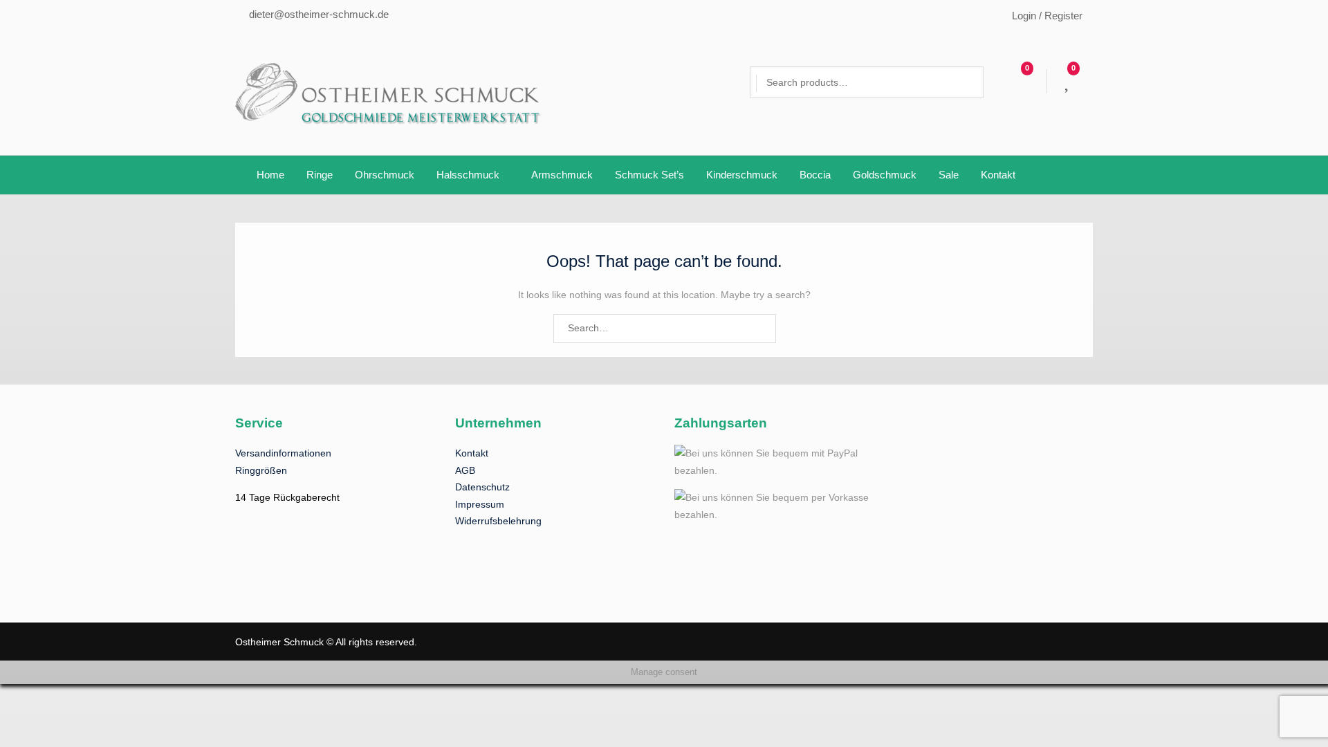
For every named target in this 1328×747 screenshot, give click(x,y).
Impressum (479, 504)
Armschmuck (562, 175)
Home (270, 175)
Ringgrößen (261, 470)
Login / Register (1047, 15)
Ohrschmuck (384, 175)
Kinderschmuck (741, 175)
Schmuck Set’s (649, 175)
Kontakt (998, 175)
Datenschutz (482, 486)
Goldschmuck (884, 175)
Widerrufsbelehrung (498, 520)
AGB (465, 470)
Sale (949, 175)
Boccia (815, 175)
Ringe (319, 175)
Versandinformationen (283, 453)
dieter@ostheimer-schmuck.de (319, 14)
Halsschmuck (467, 175)
